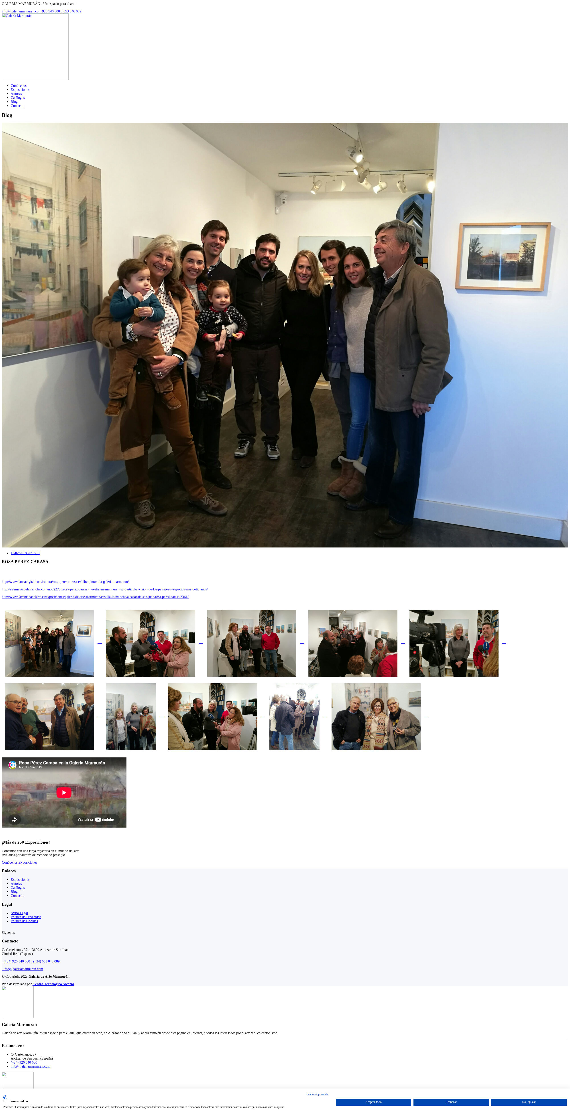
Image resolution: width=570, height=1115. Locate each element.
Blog (14, 102)
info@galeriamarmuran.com (21, 11)
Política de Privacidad (26, 917)
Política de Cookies (24, 921)
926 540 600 (51, 11)
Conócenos (18, 85)
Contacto (17, 106)
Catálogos (18, 98)
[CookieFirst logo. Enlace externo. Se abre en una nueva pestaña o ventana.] (5, 1097)
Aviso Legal (19, 913)
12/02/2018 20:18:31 (25, 553)
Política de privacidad (318, 1094)
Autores (16, 94)
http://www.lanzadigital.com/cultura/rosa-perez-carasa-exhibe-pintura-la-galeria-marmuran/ (65, 582)
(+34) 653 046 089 (46, 961)
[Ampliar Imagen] (52, 642)
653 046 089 (72, 11)
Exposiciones (20, 90)
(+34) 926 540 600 (16, 961)
